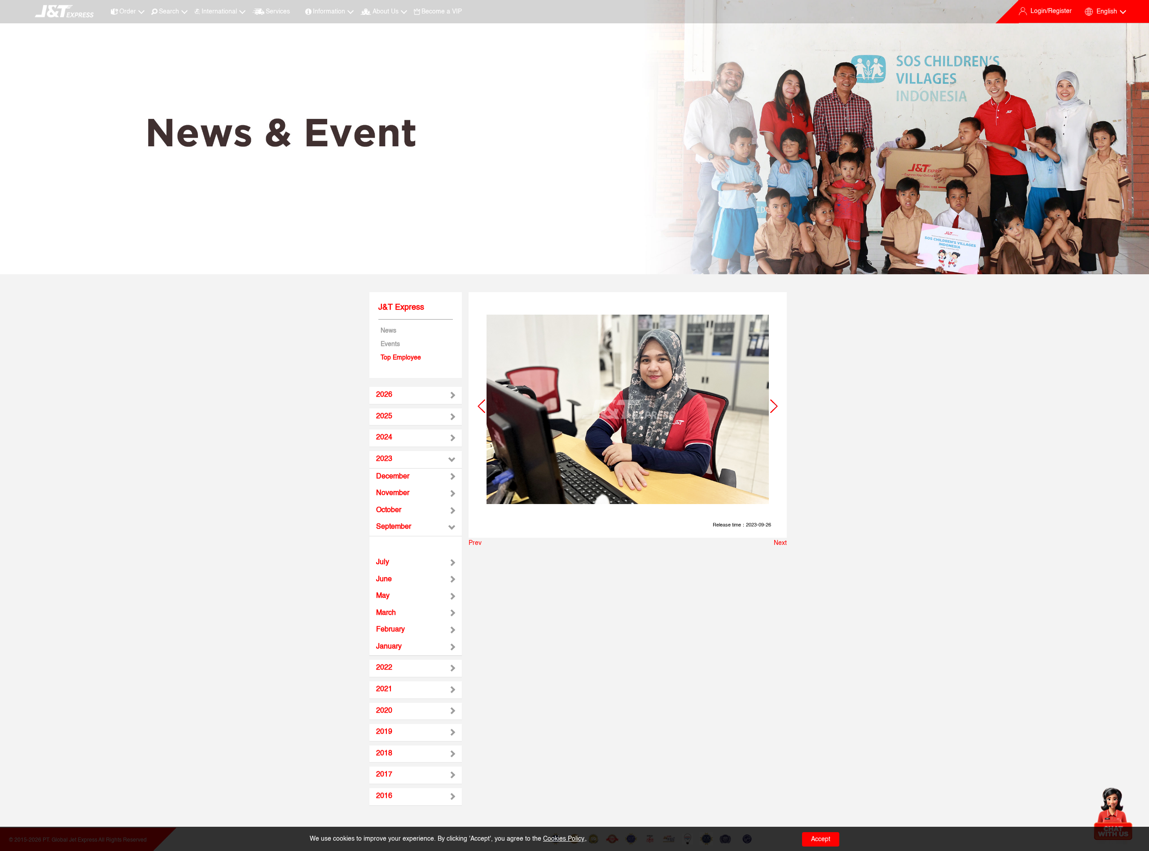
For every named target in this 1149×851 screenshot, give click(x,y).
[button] (481, 406)
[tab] (415, 395)
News (388, 331)
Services (278, 12)
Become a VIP (441, 12)
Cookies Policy (563, 839)
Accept (820, 839)
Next (780, 543)
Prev (475, 543)
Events (390, 344)
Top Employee (401, 358)
